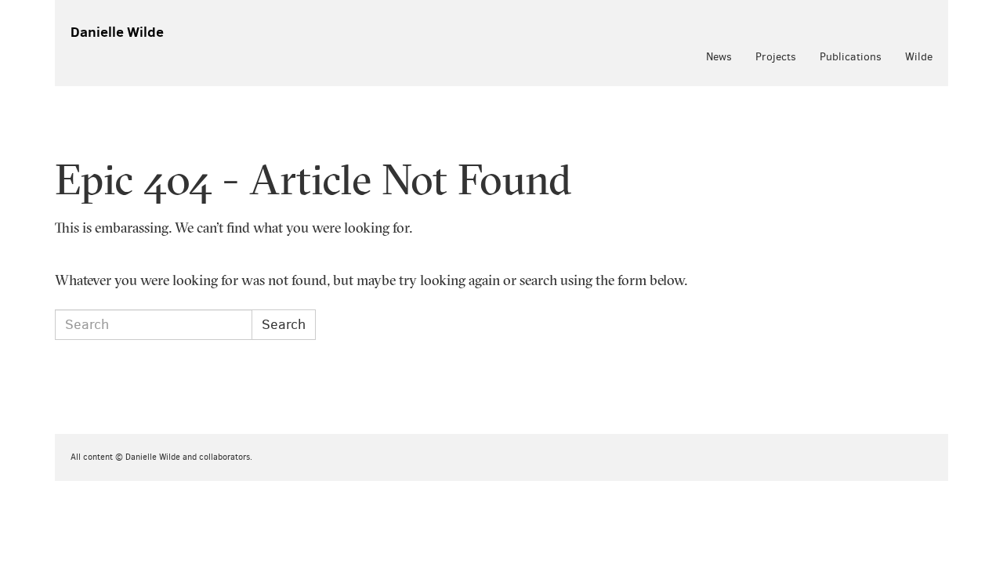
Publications (851, 56)
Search (284, 324)
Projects (775, 56)
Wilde (918, 56)
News (719, 56)
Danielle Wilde (117, 32)
